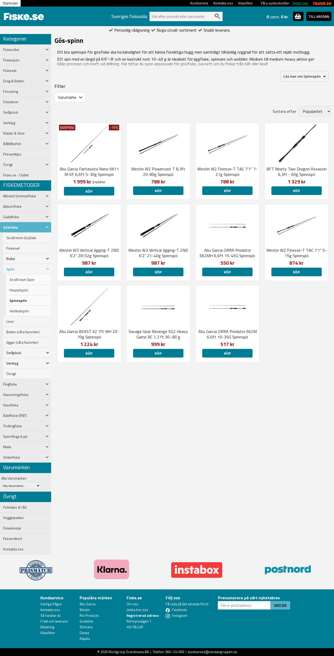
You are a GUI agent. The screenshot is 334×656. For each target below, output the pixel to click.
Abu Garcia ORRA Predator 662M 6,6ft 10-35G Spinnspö (227, 334)
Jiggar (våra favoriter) (22, 342)
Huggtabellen (13, 518)
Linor (10, 321)
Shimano (86, 627)
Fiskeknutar (12, 528)
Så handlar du (50, 615)
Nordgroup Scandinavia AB (129, 651)
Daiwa (84, 632)
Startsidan (10, 3)
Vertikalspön (19, 311)
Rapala (85, 638)
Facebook (179, 609)
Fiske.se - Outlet (16, 175)
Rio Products (89, 615)
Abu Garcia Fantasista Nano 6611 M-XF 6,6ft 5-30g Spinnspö (89, 171)
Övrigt (11, 373)
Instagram (179, 615)
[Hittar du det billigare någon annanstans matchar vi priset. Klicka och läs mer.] (35, 567)
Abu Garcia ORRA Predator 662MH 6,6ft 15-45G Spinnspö (227, 253)
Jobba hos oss (137, 609)
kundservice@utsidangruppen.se (212, 651)
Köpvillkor (245, 3)
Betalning (47, 627)
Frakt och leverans (54, 621)
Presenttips (12, 154)
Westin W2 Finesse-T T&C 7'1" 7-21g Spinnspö (227, 171)
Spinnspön (18, 300)
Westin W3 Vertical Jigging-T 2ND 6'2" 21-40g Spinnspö (158, 253)
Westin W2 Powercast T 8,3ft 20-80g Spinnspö (158, 171)
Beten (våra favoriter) (23, 332)
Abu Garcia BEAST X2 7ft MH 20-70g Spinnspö (89, 334)
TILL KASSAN (318, 16)
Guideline (86, 621)
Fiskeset (13, 248)
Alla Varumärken (14, 478)
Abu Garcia (88, 604)
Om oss (132, 604)
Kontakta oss (223, 3)
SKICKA (280, 605)
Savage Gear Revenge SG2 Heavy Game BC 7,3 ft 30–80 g (158, 334)
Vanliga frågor (51, 604)
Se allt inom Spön (21, 279)
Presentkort (12, 538)
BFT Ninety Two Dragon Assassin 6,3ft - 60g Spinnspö (296, 171)
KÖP (227, 353)
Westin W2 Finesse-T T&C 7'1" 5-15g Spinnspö (296, 253)
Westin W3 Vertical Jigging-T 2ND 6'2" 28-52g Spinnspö (89, 253)
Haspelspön (18, 290)
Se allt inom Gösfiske (21, 237)
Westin (85, 609)
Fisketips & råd (15, 507)
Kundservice (199, 3)
